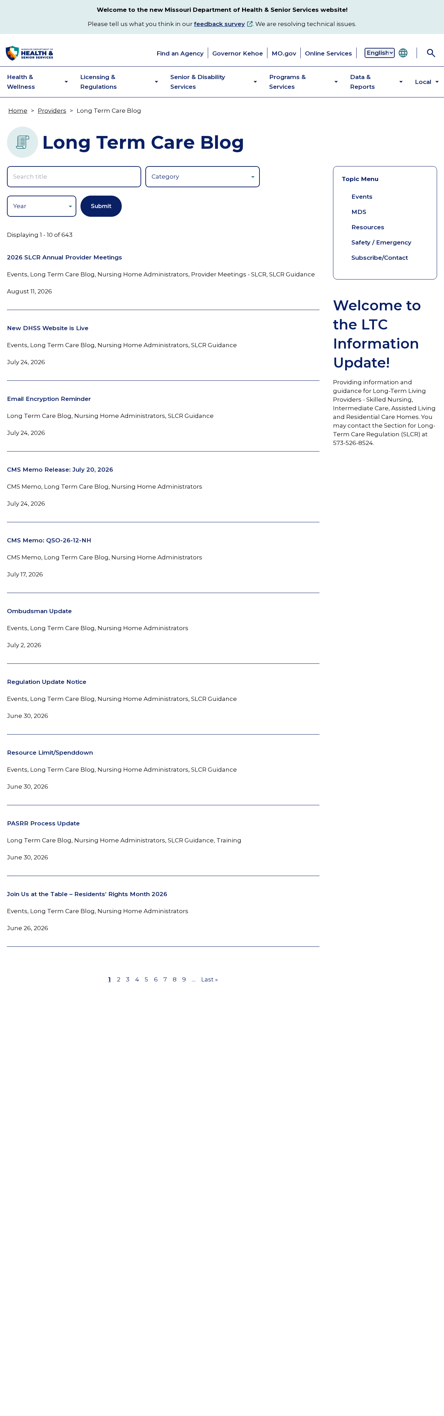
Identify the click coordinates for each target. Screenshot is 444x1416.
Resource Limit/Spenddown (50, 752)
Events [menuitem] (362, 196)
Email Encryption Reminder (49, 398)
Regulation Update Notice (46, 681)
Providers (52, 110)
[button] (31, 82)
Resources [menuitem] (367, 227)
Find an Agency (180, 53)
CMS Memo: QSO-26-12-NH (49, 540)
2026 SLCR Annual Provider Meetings (64, 257)
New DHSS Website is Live (47, 328)
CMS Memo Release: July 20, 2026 (60, 469)
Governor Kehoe (237, 53)
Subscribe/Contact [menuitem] (379, 257)
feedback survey (219, 23)
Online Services (328, 53)
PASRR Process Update (43, 823)
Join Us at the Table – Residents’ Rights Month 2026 (87, 894)
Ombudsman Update (39, 611)
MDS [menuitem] (358, 211)
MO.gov (284, 53)
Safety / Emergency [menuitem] (381, 242)
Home (17, 110)
